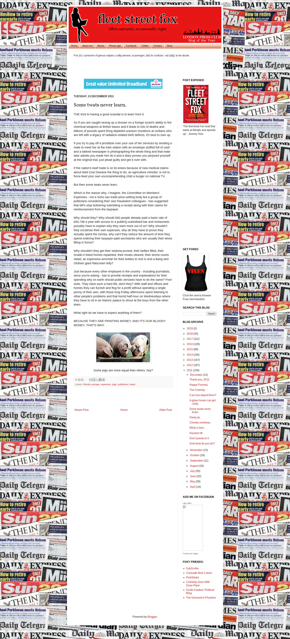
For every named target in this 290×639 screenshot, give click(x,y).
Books (101, 45)
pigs (114, 384)
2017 (190, 338)
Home (74, 45)
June (193, 476)
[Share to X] (97, 379)
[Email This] (90, 379)
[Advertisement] (113, 67)
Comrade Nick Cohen (199, 573)
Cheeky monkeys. (200, 422)
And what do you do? (202, 443)
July (193, 471)
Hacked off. (196, 433)
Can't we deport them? (202, 395)
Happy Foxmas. (198, 384)
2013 (190, 359)
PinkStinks (192, 577)
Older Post (165, 409)
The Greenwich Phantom (201, 597)
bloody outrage (91, 384)
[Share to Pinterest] (103, 379)
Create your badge (190, 554)
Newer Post (81, 409)
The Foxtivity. (197, 390)
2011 (190, 370)
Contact (158, 45)
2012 (190, 365)
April (193, 486)
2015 (190, 349)
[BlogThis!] (93, 379)
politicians (123, 384)
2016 (190, 344)
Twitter (145, 45)
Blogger (152, 616)
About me (87, 45)
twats (132, 384)
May (193, 481)
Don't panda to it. (199, 438)
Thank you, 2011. (199, 379)
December (196, 374)
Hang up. (194, 417)
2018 (190, 333)
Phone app (115, 45)
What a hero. (197, 427)
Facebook (131, 45)
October (195, 455)
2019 (190, 328)
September (197, 460)
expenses (106, 384)
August (194, 465)
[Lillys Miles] (193, 549)
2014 (190, 354)
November (196, 450)
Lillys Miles (187, 503)
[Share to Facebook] (100, 379)
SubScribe (192, 568)
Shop (169, 45)
